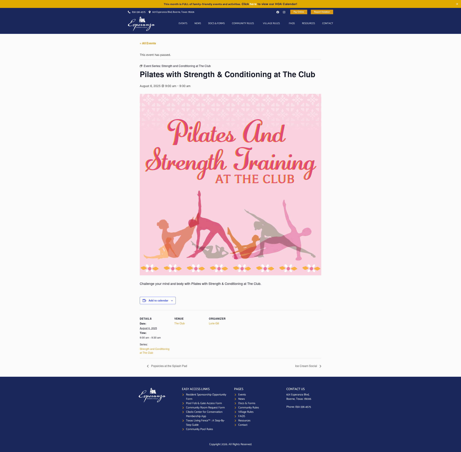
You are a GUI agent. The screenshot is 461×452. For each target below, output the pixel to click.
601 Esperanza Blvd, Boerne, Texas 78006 (298, 396)
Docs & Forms (216, 23)
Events (183, 23)
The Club (179, 323)
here (253, 4)
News (197, 23)
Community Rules (243, 23)
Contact (327, 23)
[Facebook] (277, 12)
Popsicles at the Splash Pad (168, 366)
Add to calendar (158, 300)
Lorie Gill (214, 323)
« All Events (148, 43)
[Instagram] (284, 12)
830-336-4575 (303, 406)
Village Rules (271, 23)
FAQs (292, 23)
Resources (308, 23)
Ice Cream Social (306, 366)
